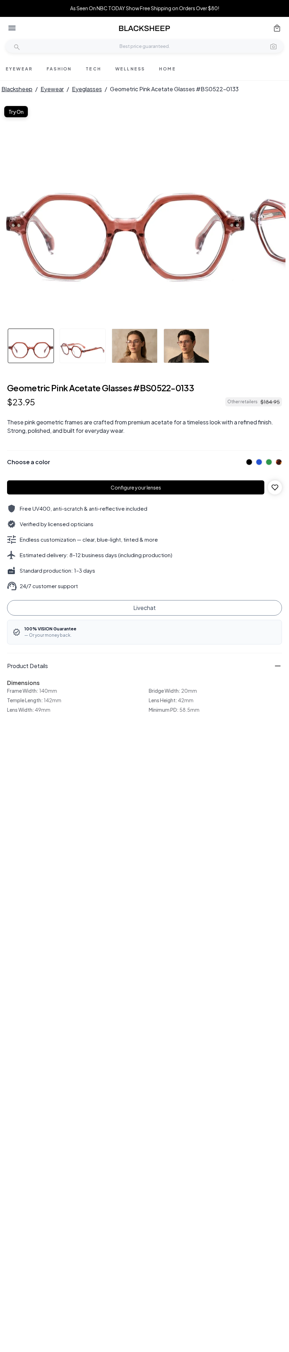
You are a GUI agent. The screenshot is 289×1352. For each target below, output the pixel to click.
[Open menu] (12, 28)
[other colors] (247, 462)
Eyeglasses (87, 89)
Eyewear (52, 89)
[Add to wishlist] (275, 487)
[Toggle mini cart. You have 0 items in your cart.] (277, 28)
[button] (273, 46)
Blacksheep (16, 89)
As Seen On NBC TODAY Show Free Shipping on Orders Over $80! (144, 8)
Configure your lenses (136, 487)
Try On (16, 111)
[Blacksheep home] (144, 28)
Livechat (144, 607)
